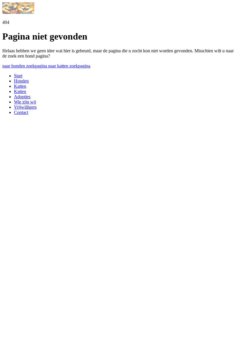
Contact (21, 112)
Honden (21, 80)
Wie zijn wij (25, 101)
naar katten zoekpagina (69, 65)
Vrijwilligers (25, 107)
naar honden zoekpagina (25, 65)
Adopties (22, 96)
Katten (20, 86)
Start (18, 75)
